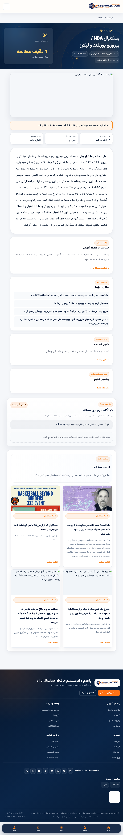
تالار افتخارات (53, 726)
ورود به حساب (63, 424)
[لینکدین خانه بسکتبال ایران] (39, 771)
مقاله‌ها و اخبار (113, 710)
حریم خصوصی (53, 752)
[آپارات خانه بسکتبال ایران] (45, 771)
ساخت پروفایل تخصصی (109, 693)
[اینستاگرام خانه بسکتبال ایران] (70, 771)
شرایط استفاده (53, 757)
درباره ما (55, 741)
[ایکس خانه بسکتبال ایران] (33, 771)
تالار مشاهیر (54, 720)
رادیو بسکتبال (114, 720)
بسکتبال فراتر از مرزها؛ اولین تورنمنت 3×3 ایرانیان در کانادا (81, 303)
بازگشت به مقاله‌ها (105, 17)
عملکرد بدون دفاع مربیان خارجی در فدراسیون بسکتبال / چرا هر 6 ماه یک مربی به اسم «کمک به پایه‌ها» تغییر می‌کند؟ (64, 322)
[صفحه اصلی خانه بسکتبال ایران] (107, 683)
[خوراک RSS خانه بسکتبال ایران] (26, 771)
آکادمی (117, 715)
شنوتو (105, 784)
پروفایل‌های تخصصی (50, 710)
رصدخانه (116, 752)
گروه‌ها (56, 715)
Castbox (115, 784)
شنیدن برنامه (103, 360)
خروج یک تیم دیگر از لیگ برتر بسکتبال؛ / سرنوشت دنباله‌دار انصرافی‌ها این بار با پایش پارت (66, 311)
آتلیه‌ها (117, 741)
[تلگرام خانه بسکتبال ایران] (64, 771)
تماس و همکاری (52, 746)
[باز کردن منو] (6, 7)
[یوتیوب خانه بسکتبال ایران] (51, 771)
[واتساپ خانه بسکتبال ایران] (58, 771)
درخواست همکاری (101, 268)
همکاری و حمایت (88, 693)
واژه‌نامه (116, 726)
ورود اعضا (116, 757)
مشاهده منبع (103, 388)
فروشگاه (116, 746)
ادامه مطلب (104, 562)
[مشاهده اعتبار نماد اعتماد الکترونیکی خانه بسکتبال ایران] (114, 797)
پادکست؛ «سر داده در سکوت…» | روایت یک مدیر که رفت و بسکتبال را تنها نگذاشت (69, 295)
